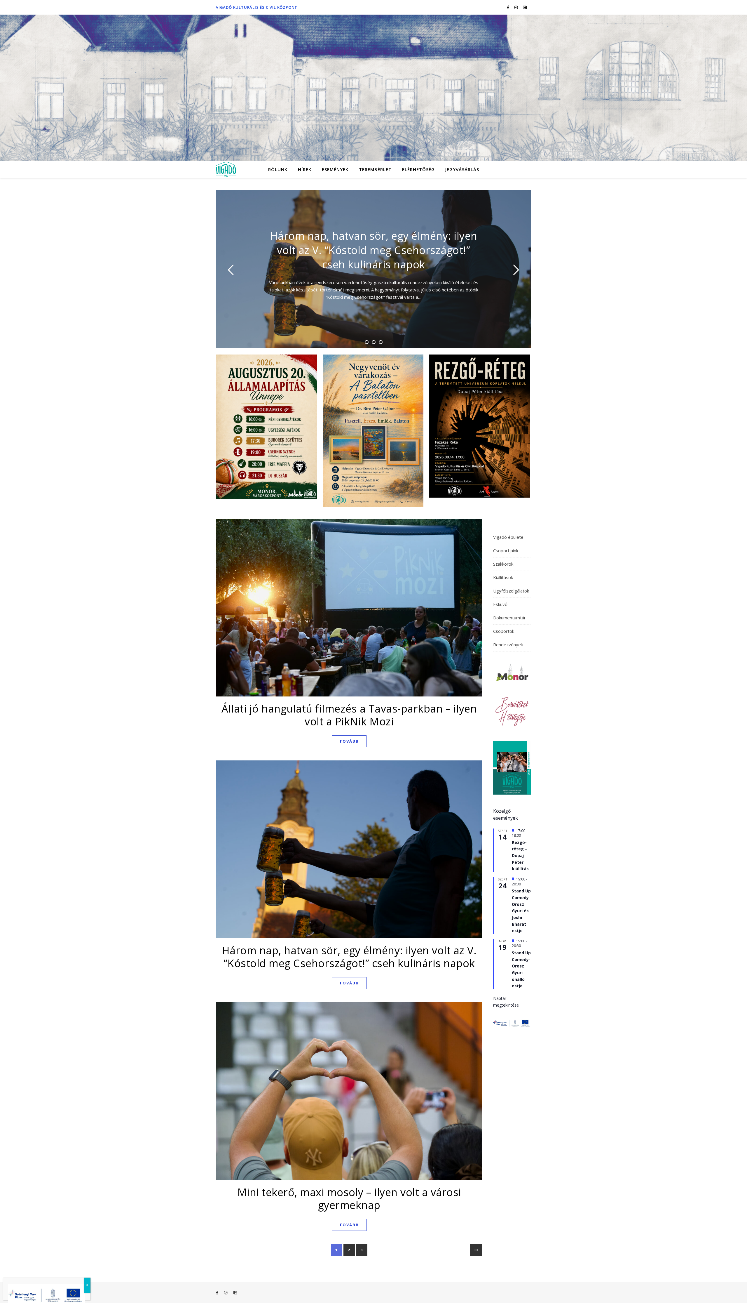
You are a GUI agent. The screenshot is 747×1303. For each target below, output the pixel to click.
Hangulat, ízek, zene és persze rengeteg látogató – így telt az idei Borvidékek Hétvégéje (373, 250)
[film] (525, 7)
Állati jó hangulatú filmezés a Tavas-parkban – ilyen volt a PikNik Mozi (349, 715)
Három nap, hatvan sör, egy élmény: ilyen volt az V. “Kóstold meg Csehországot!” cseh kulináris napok (349, 956)
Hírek (304, 169)
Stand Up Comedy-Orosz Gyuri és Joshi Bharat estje (521, 910)
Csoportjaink (505, 550)
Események (335, 169)
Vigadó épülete (508, 537)
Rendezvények (508, 644)
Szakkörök (503, 564)
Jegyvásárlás (462, 169)
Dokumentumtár (509, 618)
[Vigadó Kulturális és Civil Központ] (373, 88)
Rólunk (277, 169)
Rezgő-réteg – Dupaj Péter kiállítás (520, 856)
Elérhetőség (418, 169)
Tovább (349, 741)
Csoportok (503, 631)
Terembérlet (375, 169)
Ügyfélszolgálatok (511, 591)
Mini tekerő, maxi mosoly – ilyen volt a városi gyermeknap (349, 1198)
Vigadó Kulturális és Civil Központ (256, 7)
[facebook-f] (508, 7)
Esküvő (500, 604)
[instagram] (516, 7)
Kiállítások (503, 577)
